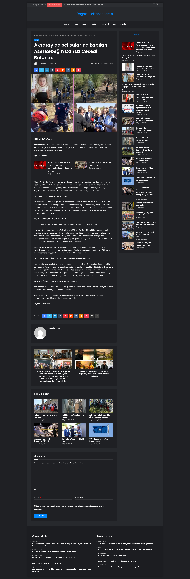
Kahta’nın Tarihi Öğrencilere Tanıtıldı (45, 416)
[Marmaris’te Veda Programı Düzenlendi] (81, 165)
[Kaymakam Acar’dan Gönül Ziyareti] (74, 430)
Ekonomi (85, 24)
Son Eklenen (139, 34)
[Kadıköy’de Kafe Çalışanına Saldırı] (74, 406)
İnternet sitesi (80, 498)
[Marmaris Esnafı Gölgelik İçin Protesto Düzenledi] (128, 225)
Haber (77, 24)
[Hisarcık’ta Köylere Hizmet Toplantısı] (128, 246)
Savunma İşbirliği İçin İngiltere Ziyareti (144, 213)
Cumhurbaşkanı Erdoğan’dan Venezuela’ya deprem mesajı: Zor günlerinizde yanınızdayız (145, 192)
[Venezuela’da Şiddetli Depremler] (128, 206)
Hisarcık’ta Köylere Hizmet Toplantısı (143, 244)
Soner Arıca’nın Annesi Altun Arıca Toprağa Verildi (145, 234)
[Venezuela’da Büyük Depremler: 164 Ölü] (46, 430)
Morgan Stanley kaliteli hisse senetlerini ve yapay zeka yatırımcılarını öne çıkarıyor (138, 86)
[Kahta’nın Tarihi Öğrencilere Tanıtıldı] (46, 406)
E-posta (37, 498)
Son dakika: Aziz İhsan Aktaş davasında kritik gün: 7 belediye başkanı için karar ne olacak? (145, 46)
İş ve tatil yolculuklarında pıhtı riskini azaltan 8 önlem (81, 5)
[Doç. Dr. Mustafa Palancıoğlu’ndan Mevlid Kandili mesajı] (128, 98)
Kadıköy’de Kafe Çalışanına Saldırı (73, 416)
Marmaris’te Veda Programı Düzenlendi (144, 119)
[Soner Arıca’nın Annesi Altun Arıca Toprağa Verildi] (128, 235)
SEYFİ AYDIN (42, 64)
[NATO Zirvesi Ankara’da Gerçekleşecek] (101, 430)
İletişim (123, 24)
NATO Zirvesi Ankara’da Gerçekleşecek (98, 440)
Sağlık (95, 24)
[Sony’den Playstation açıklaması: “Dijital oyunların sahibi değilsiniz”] (128, 108)
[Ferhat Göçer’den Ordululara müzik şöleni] (128, 77)
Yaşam (114, 24)
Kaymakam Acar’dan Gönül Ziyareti (73, 440)
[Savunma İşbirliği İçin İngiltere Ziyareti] (128, 215)
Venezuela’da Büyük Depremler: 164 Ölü (42, 440)
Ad (35, 489)
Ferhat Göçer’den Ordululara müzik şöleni (145, 75)
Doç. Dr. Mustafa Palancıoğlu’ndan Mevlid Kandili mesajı (146, 97)
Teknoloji (105, 24)
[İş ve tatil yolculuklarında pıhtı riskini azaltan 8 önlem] (128, 67)
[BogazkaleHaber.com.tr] (95, 14)
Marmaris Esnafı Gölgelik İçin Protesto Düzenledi (146, 223)
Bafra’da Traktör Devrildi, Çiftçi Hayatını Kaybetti (99, 416)
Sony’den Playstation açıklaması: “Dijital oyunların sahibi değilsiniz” (144, 108)
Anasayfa (67, 24)
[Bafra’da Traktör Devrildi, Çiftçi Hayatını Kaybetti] (101, 406)
